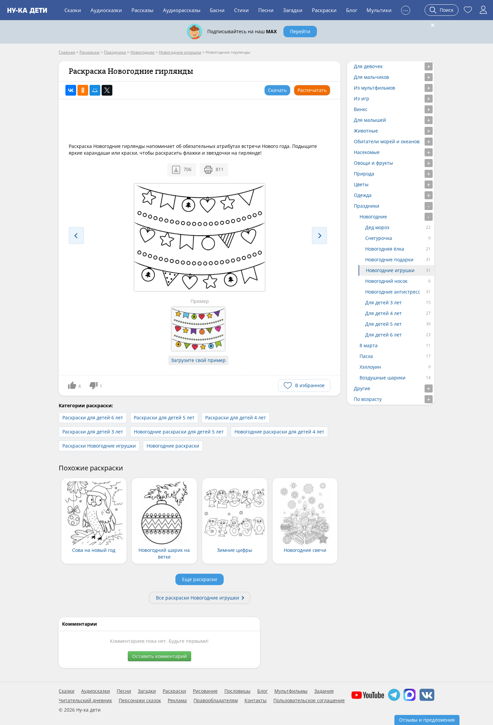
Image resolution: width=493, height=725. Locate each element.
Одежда (363, 195)
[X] (107, 90)
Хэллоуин (370, 367)
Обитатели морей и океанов (387, 141)
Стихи (241, 10)
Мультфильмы (291, 691)
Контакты (255, 700)
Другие (362, 388)
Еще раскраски (199, 579)
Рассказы (142, 10)
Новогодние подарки (389, 259)
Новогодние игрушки (390, 270)
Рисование (205, 691)
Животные (366, 130)
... (405, 9)
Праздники (366, 206)
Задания (324, 691)
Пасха (366, 356)
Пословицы (237, 691)
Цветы (361, 184)
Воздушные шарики (382, 377)
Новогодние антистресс (392, 292)
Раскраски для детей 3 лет (92, 431)
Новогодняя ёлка (384, 249)
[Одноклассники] (82, 90)
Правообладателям (216, 700)
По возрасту (368, 399)
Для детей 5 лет (383, 324)
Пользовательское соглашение (309, 700)
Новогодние (373, 216)
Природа (364, 173)
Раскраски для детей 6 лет (92, 417)
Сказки (72, 10)
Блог (351, 10)
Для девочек (368, 66)
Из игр (361, 98)
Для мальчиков (371, 77)
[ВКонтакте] (70, 90)
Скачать (277, 90)
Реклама (177, 700)
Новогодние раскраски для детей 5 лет (179, 431)
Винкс (361, 109)
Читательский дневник (85, 700)
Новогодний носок (386, 281)
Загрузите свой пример (198, 360)
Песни (266, 10)
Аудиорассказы (182, 10)
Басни (217, 10)
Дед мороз (377, 227)
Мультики (379, 10)
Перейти (300, 31)
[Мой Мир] (95, 90)
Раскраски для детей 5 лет (164, 417)
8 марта (369, 345)
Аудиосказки (106, 10)
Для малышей (370, 120)
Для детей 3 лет (383, 302)
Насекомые (367, 152)
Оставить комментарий (159, 656)
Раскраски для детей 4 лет (235, 417)
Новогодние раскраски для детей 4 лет (279, 431)
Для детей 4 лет (383, 313)
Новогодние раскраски (173, 446)
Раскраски (324, 10)
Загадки (293, 10)
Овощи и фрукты (373, 163)
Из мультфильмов (374, 88)
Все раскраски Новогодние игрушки (197, 597)
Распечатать (312, 90)
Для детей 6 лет (383, 334)
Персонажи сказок (140, 700)
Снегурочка (378, 238)
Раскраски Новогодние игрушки (99, 446)
